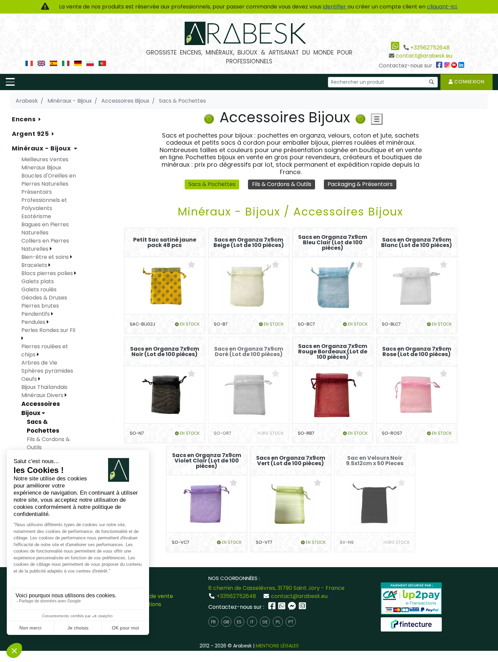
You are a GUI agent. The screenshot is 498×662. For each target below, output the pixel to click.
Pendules (34, 322)
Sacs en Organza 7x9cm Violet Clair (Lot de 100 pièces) (206, 461)
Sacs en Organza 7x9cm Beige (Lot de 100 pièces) (248, 242)
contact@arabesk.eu (424, 56)
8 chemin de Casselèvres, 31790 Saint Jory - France (276, 588)
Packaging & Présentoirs (360, 184)
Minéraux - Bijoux (42, 148)
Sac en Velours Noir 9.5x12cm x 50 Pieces (374, 460)
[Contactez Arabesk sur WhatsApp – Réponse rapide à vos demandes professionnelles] (282, 607)
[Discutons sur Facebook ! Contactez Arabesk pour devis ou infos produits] (292, 607)
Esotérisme (36, 216)
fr (213, 622)
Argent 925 (31, 133)
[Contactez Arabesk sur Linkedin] (462, 65)
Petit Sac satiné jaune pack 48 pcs (164, 242)
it (252, 622)
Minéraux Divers (43, 395)
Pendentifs (36, 314)
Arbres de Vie (39, 363)
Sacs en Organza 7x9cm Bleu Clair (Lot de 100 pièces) (332, 242)
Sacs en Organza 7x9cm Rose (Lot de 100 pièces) (416, 351)
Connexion (468, 81)
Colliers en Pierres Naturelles (45, 245)
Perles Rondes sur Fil (48, 330)
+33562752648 (430, 47)
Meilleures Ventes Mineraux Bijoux (44, 163)
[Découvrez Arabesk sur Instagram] (448, 65)
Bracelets (34, 265)
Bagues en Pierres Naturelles (45, 228)
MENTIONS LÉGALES (277, 645)
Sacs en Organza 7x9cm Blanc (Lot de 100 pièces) (416, 242)
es (239, 622)
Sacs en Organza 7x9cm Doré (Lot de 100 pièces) (248, 351)
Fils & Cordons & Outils (281, 184)
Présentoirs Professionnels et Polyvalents (44, 200)
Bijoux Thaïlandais (44, 387)
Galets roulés (39, 289)
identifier (335, 7)
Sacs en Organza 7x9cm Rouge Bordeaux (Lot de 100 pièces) (332, 352)
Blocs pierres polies (47, 273)
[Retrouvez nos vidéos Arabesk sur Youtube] (455, 65)
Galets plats (37, 281)
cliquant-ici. (442, 7)
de (265, 622)
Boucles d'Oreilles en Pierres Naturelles (48, 180)
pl (278, 622)
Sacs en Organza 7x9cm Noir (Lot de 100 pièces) (164, 351)
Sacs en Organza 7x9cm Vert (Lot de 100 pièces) (290, 460)
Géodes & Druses (44, 298)
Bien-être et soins (45, 257)
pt (290, 622)
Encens (24, 119)
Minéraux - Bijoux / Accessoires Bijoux (290, 211)
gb (226, 622)
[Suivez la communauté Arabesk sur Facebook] (439, 65)
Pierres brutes (40, 306)
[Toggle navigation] (10, 82)
